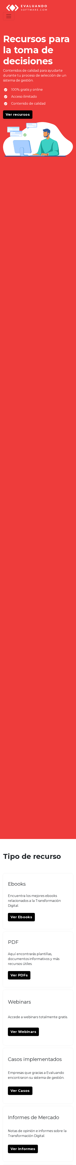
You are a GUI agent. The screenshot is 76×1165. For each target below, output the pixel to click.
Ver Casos (20, 1091)
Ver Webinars (23, 1032)
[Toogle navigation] (8, 16)
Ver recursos (18, 114)
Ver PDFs (19, 975)
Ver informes (23, 1149)
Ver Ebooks (21, 917)
